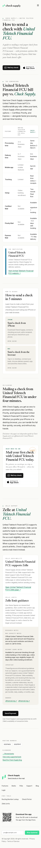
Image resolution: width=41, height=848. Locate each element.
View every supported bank (12, 757)
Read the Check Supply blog (12, 760)
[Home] (12, 5)
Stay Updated (32, 833)
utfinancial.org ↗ (11, 701)
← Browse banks (8, 754)
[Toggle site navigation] (38, 5)
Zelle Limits (6, 804)
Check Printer (27, 799)
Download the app (23, 814)
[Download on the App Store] (29, 67)
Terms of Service (13, 841)
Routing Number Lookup (10, 799)
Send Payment (10, 713)
